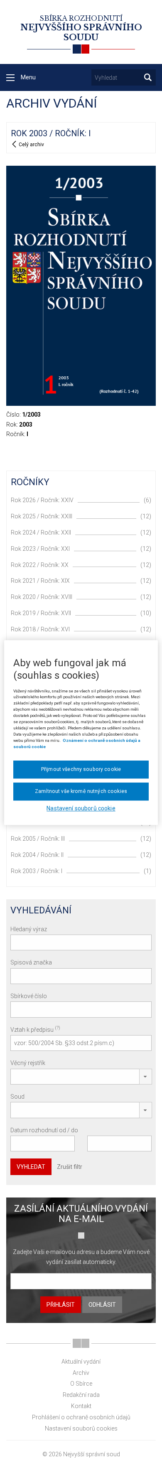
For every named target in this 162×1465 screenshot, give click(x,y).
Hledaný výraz (28, 929)
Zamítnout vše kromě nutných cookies (81, 791)
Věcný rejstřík (27, 1063)
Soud (17, 1096)
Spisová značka (31, 962)
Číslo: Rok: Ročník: (23, 424)
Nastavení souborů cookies (81, 1428)
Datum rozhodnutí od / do (44, 1130)
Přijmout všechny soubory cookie (81, 769)
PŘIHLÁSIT (61, 1304)
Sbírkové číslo (28, 996)
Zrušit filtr (69, 1166)
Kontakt (81, 1406)
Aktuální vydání (81, 1361)
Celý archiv (30, 144)
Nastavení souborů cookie (81, 808)
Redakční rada (81, 1394)
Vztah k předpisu (35, 1029)
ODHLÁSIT (102, 1304)
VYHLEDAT (31, 1166)
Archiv (81, 1372)
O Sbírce (81, 1383)
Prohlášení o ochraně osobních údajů (81, 1417)
